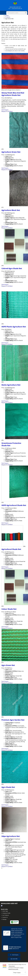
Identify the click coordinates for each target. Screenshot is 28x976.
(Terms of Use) (12, 966)
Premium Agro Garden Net (13, 720)
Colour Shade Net (9, 609)
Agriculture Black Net (11, 210)
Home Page (5, 911)
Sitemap (4, 919)
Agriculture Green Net (11, 152)
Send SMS (15, 958)
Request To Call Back (7, 111)
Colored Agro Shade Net (12, 268)
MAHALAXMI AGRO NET (15, 7)
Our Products (5, 915)
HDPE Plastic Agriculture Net (14, 326)
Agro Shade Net (8, 787)
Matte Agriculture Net (11, 385)
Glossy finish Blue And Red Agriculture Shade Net (13, 94)
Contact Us (5, 917)
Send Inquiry (5, 110)
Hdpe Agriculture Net (11, 836)
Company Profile (6, 913)
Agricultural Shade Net (11, 549)
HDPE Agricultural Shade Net (14, 505)
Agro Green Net (8, 665)
